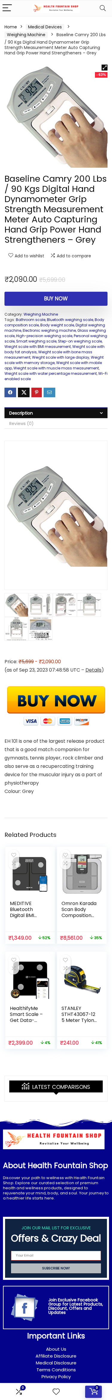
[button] (105, 68)
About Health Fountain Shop (55, 1165)
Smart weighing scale (36, 341)
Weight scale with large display (60, 357)
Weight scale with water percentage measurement (50, 373)
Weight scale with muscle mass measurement (56, 368)
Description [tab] (21, 413)
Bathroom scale (30, 319)
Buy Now (56, 298)
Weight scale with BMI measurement (37, 346)
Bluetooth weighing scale (70, 319)
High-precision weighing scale (44, 335)
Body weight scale (57, 325)
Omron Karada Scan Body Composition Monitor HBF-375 (79, 915)
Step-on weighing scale (80, 341)
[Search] (103, 8)
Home (10, 27)
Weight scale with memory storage (54, 360)
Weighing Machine (26, 35)
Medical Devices (45, 27)
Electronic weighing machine (49, 330)
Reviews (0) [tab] (21, 424)
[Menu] (7, 8)
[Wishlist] (56, 1392)
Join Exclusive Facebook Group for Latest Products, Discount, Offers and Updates (75, 1306)
